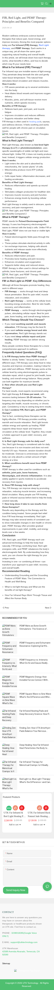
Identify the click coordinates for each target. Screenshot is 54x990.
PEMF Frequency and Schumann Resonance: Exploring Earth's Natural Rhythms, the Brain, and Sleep (35, 645)
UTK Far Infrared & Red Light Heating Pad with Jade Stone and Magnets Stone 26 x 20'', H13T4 (15, 814)
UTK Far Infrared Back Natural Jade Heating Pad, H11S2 (39, 814)
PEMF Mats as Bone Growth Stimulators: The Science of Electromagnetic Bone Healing (34, 628)
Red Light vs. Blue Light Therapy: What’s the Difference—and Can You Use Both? (35, 781)
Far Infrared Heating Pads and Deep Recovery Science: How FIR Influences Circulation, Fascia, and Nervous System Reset (35, 713)
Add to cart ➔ (15, 824)
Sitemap (6, 963)
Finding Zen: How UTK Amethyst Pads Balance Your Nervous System (35, 730)
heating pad (34, 121)
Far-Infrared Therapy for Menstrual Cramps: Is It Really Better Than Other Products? (34, 764)
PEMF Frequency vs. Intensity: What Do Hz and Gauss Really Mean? (34, 662)
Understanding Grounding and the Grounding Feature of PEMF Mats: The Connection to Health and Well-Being (26, 578)
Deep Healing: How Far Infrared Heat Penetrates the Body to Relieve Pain (34, 747)
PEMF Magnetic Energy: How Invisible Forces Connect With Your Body (34, 679)
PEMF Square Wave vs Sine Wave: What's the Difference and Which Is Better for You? (35, 696)
